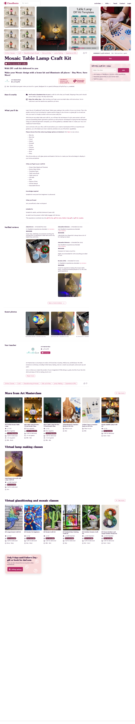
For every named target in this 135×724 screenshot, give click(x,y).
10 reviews (51, 229)
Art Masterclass (16, 79)
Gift (123, 70)
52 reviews (83, 263)
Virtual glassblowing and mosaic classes (32, 500)
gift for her (50, 218)
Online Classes (10, 53)
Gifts (107, 3)
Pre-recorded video (16, 64)
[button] (71, 28)
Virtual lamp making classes (24, 447)
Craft (19, 53)
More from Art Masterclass (23, 393)
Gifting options (15, 569)
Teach (115, 3)
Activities (97, 3)
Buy (110, 58)
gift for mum (57, 218)
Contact (122, 3)
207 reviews (62, 230)
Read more (30, 376)
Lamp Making (58, 53)
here (69, 132)
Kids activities (46, 53)
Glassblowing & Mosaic (31, 53)
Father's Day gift (67, 218)
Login (129, 3)
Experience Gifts (71, 53)
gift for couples (78, 218)
